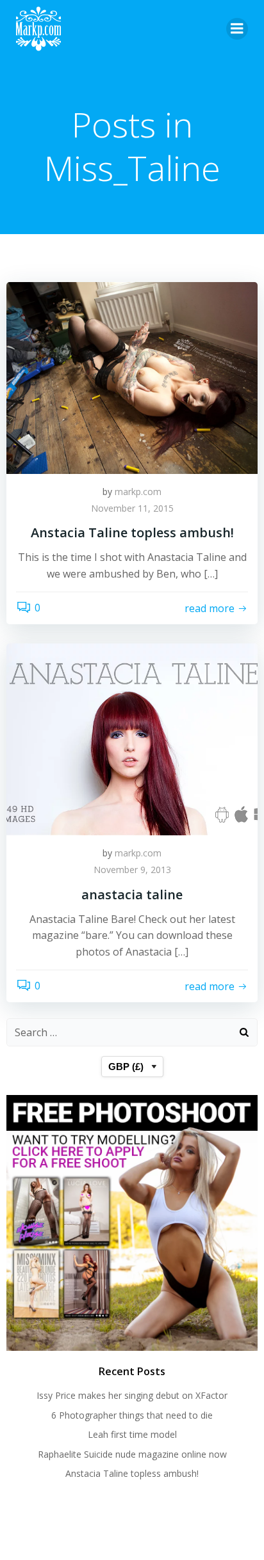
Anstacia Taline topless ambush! (132, 1473)
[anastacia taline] (132, 739)
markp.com (138, 491)
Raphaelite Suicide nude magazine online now (132, 1454)
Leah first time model (132, 1434)
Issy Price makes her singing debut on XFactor (132, 1395)
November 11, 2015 (132, 508)
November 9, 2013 (132, 869)
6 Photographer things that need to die (132, 1415)
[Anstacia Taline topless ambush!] (132, 377)
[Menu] (237, 29)
